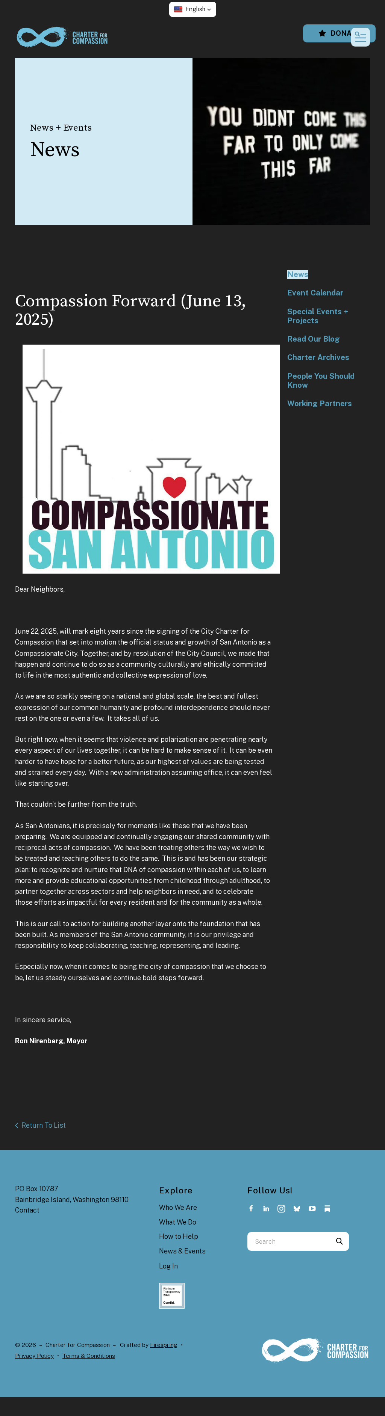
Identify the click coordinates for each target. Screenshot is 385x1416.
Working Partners (319, 403)
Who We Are (178, 1207)
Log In (168, 1266)
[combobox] (288, 1241)
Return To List (43, 1125)
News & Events (182, 1251)
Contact (27, 1210)
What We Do (177, 1222)
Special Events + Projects (317, 316)
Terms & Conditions (88, 1355)
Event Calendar (315, 292)
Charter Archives (318, 357)
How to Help (178, 1236)
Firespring (163, 1344)
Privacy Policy (34, 1355)
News (297, 274)
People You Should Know (321, 381)
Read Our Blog (313, 338)
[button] (192, 9)
